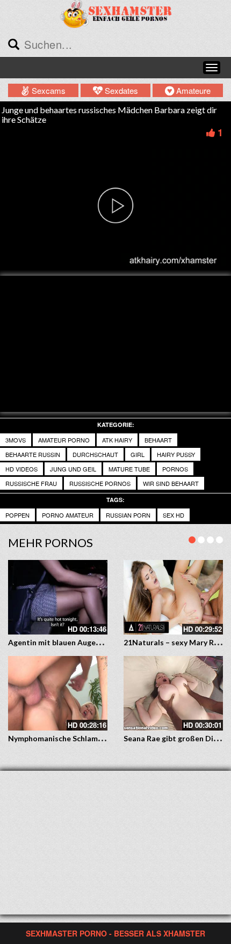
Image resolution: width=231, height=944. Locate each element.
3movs (15, 440)
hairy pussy (176, 454)
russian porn (128, 515)
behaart (158, 440)
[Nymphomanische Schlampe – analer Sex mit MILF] (57, 693)
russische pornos (100, 483)
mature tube (129, 468)
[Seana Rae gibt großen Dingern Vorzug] (173, 693)
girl (138, 454)
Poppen (17, 515)
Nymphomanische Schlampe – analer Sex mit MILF (96, 738)
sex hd (173, 515)
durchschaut (95, 454)
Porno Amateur (67, 515)
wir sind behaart (171, 483)
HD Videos (21, 468)
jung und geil (73, 468)
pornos (175, 468)
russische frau (31, 483)
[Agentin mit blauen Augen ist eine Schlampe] (57, 597)
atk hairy (117, 440)
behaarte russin (32, 454)
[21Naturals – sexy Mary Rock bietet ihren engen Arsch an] (173, 597)
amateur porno (64, 440)
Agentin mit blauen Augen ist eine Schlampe (85, 642)
